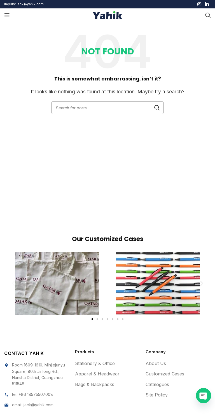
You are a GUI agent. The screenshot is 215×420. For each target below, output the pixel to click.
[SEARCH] (157, 107)
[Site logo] (107, 14)
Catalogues (157, 384)
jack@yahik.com (38, 404)
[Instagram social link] (199, 4)
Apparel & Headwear (97, 374)
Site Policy (157, 395)
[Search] (208, 15)
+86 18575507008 (35, 394)
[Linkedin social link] (207, 4)
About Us (156, 363)
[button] (13, 283)
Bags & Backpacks (94, 384)
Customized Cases (165, 374)
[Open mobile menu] (7, 15)
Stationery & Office (95, 363)
